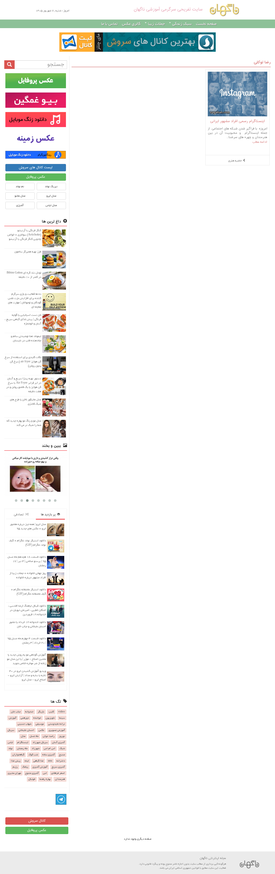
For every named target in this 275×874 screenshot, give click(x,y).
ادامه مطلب (259, 141)
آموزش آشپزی (39, 767)
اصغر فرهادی (58, 773)
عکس (41, 730)
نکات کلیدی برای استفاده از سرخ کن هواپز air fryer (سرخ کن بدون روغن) (23, 361)
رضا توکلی (262, 62)
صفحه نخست (206, 24)
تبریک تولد (51, 186)
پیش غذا (15, 761)
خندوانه (29, 712)
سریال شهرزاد (40, 742)
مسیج (62, 755)
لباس (10, 742)
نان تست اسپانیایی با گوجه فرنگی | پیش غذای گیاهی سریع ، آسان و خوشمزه (23, 319)
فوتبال (31, 779)
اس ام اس (49, 748)
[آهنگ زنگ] (35, 155)
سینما (62, 718)
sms (50, 761)
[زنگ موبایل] (35, 119)
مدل (23, 736)
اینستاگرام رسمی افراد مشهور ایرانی (237, 121)
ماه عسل (34, 736)
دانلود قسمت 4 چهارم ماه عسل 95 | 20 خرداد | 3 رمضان (26, 640)
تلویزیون (50, 718)
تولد (10, 748)
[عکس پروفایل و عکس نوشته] (35, 80)
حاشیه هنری (235, 160)
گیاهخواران (18, 755)
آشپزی (20, 205)
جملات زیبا (156, 24)
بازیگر (41, 712)
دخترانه (61, 761)
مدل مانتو (20, 196)
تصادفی (19, 514)
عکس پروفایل (35, 177)
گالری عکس (131, 24)
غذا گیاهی (38, 761)
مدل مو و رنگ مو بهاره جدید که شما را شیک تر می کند (24, 423)
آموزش (12, 718)
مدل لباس (51, 205)
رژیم (15, 767)
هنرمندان (60, 779)
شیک (62, 748)
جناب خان (16, 712)
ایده (27, 761)
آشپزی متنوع (32, 773)
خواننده (37, 718)
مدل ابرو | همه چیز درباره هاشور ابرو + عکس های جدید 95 (28, 526)
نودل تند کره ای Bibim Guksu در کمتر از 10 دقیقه (24, 274)
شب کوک (33, 755)
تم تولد (20, 186)
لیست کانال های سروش (35, 167)
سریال (11, 730)
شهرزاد (36, 748)
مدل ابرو (51, 196)
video (61, 712)
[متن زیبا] (35, 100)
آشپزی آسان (58, 742)
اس (45, 773)
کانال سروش (37, 821)
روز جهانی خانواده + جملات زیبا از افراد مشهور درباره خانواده (27, 575)
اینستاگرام (22, 742)
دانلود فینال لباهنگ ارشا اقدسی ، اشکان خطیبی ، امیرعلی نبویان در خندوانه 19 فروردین (27, 610)
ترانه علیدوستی (56, 724)
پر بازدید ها (49, 514)
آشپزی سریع (58, 767)
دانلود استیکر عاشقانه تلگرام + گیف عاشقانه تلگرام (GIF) (28, 591)
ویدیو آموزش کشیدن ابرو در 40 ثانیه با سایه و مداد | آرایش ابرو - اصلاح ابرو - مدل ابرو (27, 675)
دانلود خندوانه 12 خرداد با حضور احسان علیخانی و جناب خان (27, 624)
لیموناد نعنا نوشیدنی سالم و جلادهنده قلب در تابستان (26, 338)
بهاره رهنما (45, 779)
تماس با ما (109, 24)
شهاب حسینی (24, 724)
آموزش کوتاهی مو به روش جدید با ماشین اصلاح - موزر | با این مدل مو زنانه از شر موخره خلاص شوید (26, 659)
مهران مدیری (14, 773)
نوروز (62, 736)
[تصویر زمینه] (35, 138)
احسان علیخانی (26, 730)
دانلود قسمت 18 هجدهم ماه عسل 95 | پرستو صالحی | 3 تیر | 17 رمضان (27, 561)
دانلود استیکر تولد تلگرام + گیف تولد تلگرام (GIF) (27, 542)
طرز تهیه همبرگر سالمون (27, 251)
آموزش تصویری (57, 730)
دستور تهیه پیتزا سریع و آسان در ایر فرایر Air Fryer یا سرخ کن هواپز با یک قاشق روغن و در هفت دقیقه (23, 385)
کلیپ (51, 712)
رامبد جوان (49, 736)
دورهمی (25, 718)
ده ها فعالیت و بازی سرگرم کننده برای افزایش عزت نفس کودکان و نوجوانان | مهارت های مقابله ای (24, 300)
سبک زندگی (181, 24)
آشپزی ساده (48, 755)
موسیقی (40, 724)
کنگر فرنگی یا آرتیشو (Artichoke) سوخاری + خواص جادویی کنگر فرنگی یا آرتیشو (24, 234)
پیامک (25, 767)
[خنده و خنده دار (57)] (66, 474)
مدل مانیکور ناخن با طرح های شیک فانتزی (25, 401)
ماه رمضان (22, 748)
